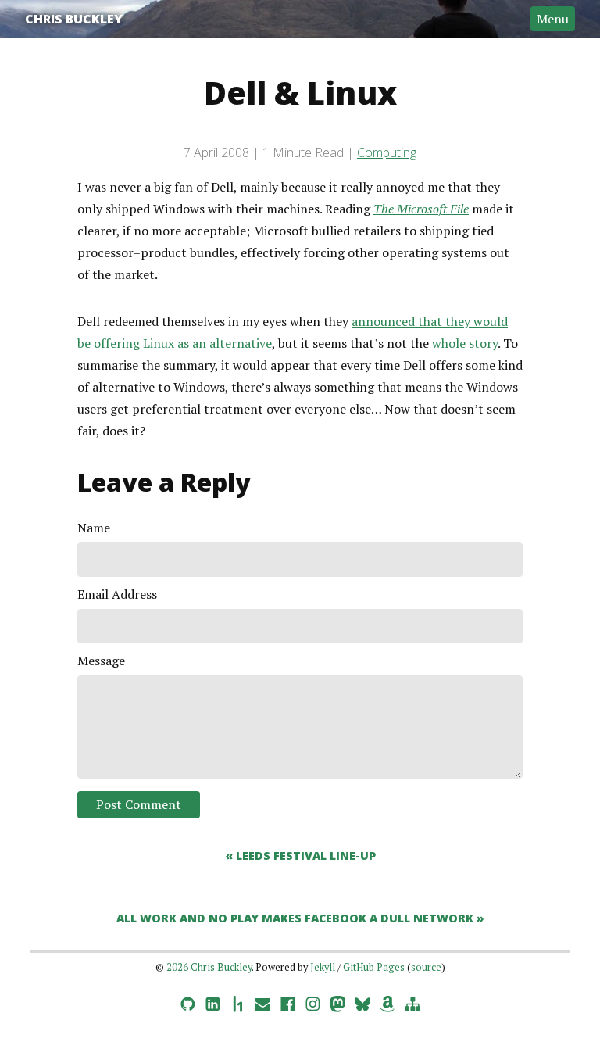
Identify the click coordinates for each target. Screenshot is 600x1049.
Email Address (117, 594)
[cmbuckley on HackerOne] (237, 1001)
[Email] (262, 1001)
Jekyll (322, 967)
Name (93, 527)
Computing (386, 152)
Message (101, 660)
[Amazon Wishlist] (387, 1001)
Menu (553, 18)
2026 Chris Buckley (209, 967)
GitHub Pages (374, 967)
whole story (465, 343)
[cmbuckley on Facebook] (287, 1001)
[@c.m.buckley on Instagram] (312, 1001)
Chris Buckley (74, 18)
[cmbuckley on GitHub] (187, 1001)
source (426, 967)
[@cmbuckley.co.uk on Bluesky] (362, 1001)
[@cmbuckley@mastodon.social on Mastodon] (337, 1001)
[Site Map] (412, 1001)
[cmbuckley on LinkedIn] (212, 1001)
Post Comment (138, 804)
